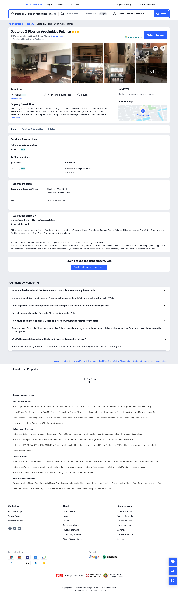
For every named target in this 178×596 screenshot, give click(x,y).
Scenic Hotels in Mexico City (124, 483)
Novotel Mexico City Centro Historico (133, 418)
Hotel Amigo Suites (36, 418)
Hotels (65, 361)
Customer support (16, 511)
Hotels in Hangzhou (58, 472)
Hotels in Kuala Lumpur (95, 467)
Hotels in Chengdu (55, 467)
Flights (50, 4)
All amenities (16, 99)
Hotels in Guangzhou (56, 461)
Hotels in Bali (89, 472)
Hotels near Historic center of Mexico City (51, 439)
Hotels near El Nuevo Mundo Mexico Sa (63, 434)
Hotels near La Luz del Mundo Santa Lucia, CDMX (100, 445)
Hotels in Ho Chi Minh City (118, 467)
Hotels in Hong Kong (129, 461)
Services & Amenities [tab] (32, 129)
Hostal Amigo (18, 423)
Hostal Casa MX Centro (46, 412)
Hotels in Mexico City (121, 361)
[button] (77, 4)
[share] (173, 571)
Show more (15, 118)
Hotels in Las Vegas (21, 467)
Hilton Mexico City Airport (23, 412)
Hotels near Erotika (69, 445)
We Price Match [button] (135, 37)
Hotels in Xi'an (76, 472)
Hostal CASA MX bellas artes (72, 406)
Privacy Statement (71, 530)
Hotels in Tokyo (111, 461)
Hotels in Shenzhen (93, 461)
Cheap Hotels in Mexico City (98, 483)
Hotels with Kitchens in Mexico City (28, 489)
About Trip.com (69, 511)
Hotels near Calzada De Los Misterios (28, 434)
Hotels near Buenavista (23, 451)
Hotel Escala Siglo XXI (35, 423)
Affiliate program (124, 521)
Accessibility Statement (73, 534)
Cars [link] (70, 4)
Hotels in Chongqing (149, 461)
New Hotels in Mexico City (149, 483)
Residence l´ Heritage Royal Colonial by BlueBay (130, 406)
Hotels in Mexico (78, 361)
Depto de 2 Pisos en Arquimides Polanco (41, 32)
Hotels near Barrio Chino (131, 434)
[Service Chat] (173, 581)
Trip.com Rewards (125, 516)
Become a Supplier (125, 534)
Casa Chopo (67, 418)
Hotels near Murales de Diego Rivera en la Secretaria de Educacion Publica (102, 439)
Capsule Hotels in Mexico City (25, 483)
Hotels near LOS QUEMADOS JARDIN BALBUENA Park (36, 445)
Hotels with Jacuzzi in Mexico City (59, 489)
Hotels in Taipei (138, 467)
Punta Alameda (53, 418)
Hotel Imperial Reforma (23, 406)
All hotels (121, 530)
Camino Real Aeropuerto (97, 406)
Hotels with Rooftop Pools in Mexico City (93, 489)
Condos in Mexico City (49, 483)
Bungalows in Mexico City (72, 483)
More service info (15, 521)
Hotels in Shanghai (21, 461)
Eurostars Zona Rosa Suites (46, 406)
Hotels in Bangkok (75, 461)
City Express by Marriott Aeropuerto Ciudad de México (108, 412)
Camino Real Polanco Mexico (70, 412)
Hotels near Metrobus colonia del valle (140, 445)
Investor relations (124, 511)
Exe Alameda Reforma (105, 418)
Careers (66, 521)
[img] (41, 63)
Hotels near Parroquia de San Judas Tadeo (101, 434)
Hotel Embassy (19, 418)
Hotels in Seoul (38, 467)
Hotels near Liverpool (22, 439)
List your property (125, 525)
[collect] (173, 562)
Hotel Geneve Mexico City (145, 412)
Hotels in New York (40, 472)
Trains (61, 4)
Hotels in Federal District (98, 361)
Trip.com (56, 361)
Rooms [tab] (14, 129)
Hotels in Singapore (21, 472)
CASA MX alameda (55, 423)
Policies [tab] (51, 129)
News (65, 516)
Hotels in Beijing (38, 461)
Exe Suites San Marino (83, 418)
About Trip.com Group (72, 539)
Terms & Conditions (71, 525)
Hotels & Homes (34, 4)
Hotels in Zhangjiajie (73, 467)
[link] (123, 4)
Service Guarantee (16, 516)
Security (120, 539)
